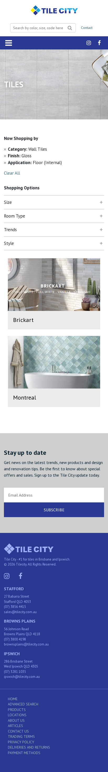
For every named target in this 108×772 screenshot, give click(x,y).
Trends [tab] (10, 230)
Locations (17, 715)
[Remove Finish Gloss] (5, 155)
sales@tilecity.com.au (20, 612)
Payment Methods (24, 753)
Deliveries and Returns (29, 747)
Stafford (14, 588)
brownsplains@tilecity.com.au (26, 644)
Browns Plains (19, 621)
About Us (16, 720)
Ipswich (12, 653)
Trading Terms (21, 736)
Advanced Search (23, 704)
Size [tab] (8, 202)
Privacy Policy (21, 742)
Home (13, 699)
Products (17, 710)
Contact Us (18, 731)
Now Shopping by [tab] (21, 138)
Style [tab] (9, 243)
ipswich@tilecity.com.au (22, 676)
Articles (15, 726)
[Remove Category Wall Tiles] (5, 149)
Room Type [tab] (14, 216)
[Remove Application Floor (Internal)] (5, 162)
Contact (87, 27)
